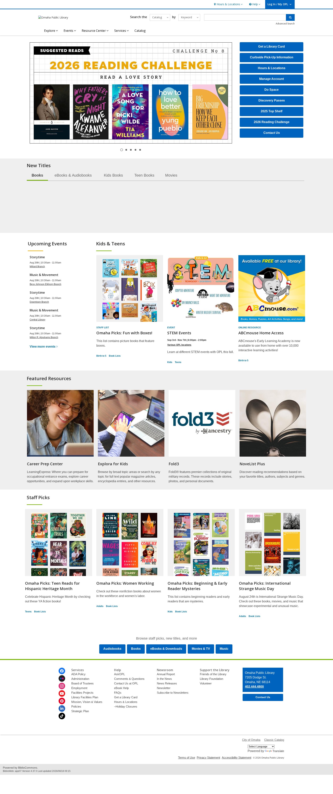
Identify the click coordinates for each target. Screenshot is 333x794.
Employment (79, 688)
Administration (80, 678)
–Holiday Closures (125, 706)
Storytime (37, 257)
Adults (99, 606)
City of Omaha (251, 739)
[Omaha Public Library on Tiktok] (62, 716)
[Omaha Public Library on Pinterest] (62, 701)
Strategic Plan (80, 711)
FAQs (117, 692)
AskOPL (119, 674)
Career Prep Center (45, 463)
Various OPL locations (179, 345)
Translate (278, 751)
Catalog (140, 31)
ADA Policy (78, 674)
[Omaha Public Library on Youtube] (62, 693)
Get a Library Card (125, 697)
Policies (76, 706)
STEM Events (179, 332)
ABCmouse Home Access (261, 332)
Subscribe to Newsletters (172, 692)
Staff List (102, 327)
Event (171, 327)
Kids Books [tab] (113, 175)
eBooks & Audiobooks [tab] (73, 175)
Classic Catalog (274, 739)
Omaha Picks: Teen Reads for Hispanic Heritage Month (52, 586)
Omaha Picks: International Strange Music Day (265, 586)
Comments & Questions (129, 678)
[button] (228, 4)
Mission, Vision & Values (86, 701)
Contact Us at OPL (126, 683)
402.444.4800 (254, 686)
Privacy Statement (208, 757)
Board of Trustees (82, 683)
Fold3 (174, 463)
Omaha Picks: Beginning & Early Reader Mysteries (197, 586)
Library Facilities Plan (84, 697)
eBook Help (121, 688)
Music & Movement (44, 275)
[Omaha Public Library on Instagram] (62, 686)
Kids (169, 362)
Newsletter (163, 688)
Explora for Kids (113, 463)
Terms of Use (186, 757)
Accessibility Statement (236, 757)
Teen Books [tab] (144, 175)
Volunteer (206, 683)
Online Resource (249, 327)
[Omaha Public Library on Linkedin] (62, 708)
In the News (164, 678)
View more (43, 346)
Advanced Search (285, 23)
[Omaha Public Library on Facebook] (62, 671)
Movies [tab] (171, 175)
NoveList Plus (252, 463)
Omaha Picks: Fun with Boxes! (124, 332)
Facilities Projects (82, 692)
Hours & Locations (125, 701)
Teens (178, 362)
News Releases (167, 683)
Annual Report (166, 674)
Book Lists (115, 356)
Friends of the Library (213, 674)
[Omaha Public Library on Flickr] (62, 678)
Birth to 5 (101, 356)
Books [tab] (37, 175)
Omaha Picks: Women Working (125, 583)
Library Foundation (211, 678)
